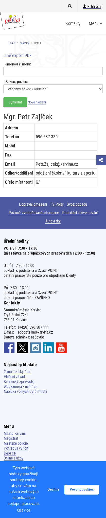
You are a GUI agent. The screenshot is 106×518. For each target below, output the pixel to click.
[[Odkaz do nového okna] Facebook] (9, 347)
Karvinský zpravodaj (19, 381)
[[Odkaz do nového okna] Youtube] (61, 347)
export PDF (22, 55)
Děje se (10, 453)
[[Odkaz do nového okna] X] (22, 347)
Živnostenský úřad (17, 371)
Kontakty (73, 23)
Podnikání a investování (80, 212)
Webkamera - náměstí (20, 386)
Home (11, 43)
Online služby (13, 458)
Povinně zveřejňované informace (33, 212)
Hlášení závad (14, 376)
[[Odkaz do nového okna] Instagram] (35, 347)
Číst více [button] (23, 510)
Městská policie (16, 443)
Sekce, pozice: (16, 81)
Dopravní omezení (33, 204)
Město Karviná (15, 433)
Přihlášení (94, 6)
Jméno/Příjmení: (18, 64)
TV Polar (57, 204)
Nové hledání (37, 102)
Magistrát (11, 438)
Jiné (7, 55)
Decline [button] (53, 489)
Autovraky (53, 221)
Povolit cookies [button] (82, 489)
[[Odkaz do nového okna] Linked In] (48, 347)
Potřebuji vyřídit (16, 448)
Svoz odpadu (77, 204)
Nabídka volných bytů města (25, 391)
